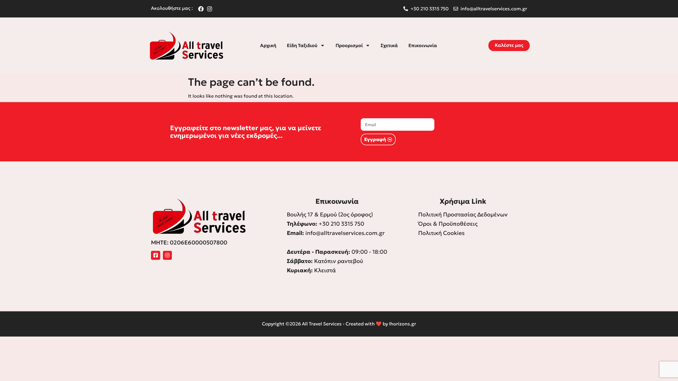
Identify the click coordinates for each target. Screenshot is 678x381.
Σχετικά (389, 45)
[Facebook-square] (155, 255)
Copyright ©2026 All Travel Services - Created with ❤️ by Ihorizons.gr (339, 324)
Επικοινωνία (422, 45)
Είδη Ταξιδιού (302, 45)
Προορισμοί (349, 45)
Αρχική (268, 45)
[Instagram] (167, 255)
